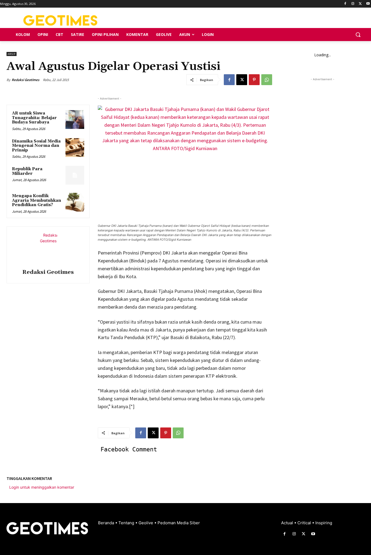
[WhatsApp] (266, 79)
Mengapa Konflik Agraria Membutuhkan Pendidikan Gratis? (36, 200)
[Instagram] (353, 4)
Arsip (11, 54)
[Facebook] (345, 4)
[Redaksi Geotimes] (48, 248)
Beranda (106, 522)
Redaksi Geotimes (25, 79)
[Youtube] (368, 4)
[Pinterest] (254, 79)
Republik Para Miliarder (27, 171)
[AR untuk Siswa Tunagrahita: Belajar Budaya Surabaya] (74, 119)
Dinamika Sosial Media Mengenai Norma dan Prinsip (36, 146)
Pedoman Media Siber (179, 522)
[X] (360, 4)
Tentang (126, 522)
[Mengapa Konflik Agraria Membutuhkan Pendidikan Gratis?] (74, 202)
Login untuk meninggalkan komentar (41, 487)
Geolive (146, 522)
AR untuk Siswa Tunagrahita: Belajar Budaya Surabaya (34, 118)
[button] (357, 34)
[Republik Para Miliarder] (74, 175)
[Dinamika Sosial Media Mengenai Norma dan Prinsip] (74, 147)
